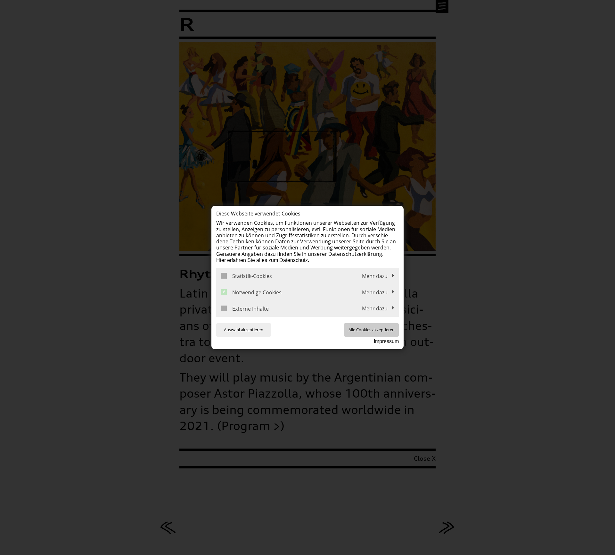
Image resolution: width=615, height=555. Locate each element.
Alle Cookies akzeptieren (371, 329)
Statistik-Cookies (252, 276)
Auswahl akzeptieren (243, 329)
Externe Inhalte (250, 309)
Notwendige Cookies (257, 292)
